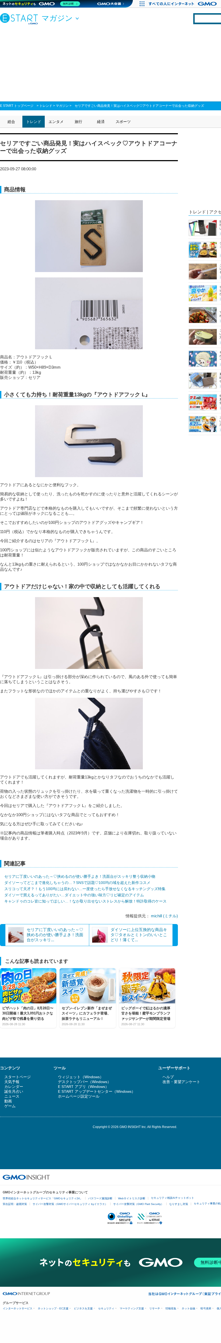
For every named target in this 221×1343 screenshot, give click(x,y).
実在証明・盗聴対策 (15, 1204)
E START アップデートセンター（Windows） (96, 1091)
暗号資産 (206, 1308)
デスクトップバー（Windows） (84, 1082)
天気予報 (11, 1082)
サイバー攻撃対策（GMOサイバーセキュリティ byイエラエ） (70, 1204)
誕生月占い (13, 1091)
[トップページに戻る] (20, 18)
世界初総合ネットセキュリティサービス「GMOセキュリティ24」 (42, 1198)
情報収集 (170, 1308)
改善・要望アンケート (181, 1082)
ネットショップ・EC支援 (53, 1308)
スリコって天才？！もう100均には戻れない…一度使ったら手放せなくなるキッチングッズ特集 (84, 889)
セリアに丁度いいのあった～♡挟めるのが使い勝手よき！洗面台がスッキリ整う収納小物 (79, 876)
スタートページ (17, 1077)
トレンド (45, 106)
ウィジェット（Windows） (80, 1077)
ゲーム (10, 1106)
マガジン (62, 106)
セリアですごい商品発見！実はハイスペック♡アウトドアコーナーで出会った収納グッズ (139, 106)
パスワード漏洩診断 (100, 1198)
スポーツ (123, 121)
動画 (8, 1101)
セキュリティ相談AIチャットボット (172, 1197)
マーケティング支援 (132, 1308)
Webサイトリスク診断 (131, 1198)
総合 (11, 121)
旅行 (78, 121)
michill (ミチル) (164, 916)
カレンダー (13, 1086)
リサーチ (154, 1308)
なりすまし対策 (178, 1204)
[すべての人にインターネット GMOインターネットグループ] (183, 4)
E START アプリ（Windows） (83, 1086)
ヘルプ (168, 1077)
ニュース (11, 1096)
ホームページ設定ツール (78, 1096)
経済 (101, 121)
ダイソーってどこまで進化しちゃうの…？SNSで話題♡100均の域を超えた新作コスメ (77, 882)
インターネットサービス (17, 1308)
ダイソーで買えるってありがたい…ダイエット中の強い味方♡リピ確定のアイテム (74, 895)
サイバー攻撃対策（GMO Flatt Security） (138, 1204)
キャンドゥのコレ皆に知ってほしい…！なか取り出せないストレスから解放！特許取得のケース (85, 901)
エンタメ (56, 121)
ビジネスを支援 (83, 1308)
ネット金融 (188, 1308)
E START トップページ (16, 106)
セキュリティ (106, 1308)
